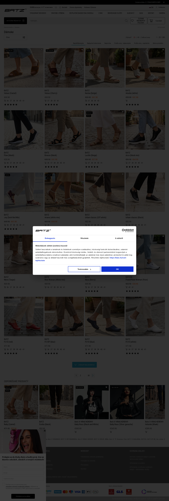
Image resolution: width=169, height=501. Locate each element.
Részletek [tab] (85, 238)
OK (117, 269)
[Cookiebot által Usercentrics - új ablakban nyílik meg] (124, 230)
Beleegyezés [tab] (50, 238)
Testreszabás (83, 269)
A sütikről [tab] (119, 238)
